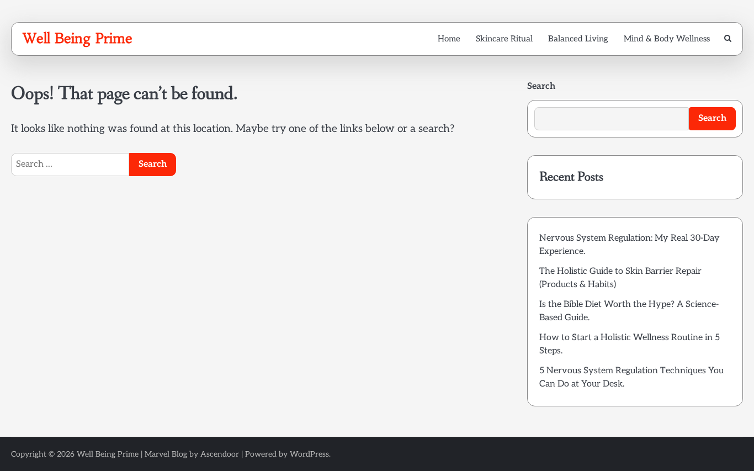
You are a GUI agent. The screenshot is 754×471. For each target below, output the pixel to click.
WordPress (309, 454)
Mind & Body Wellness (667, 39)
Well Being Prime (77, 38)
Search (541, 86)
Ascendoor (219, 454)
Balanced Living (578, 39)
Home (449, 39)
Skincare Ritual (504, 39)
